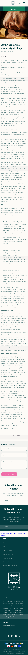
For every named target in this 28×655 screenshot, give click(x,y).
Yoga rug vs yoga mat (10, 565)
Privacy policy (21, 651)
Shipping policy (8, 554)
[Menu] (3, 3)
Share (5, 56)
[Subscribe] (23, 500)
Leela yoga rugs (13, 649)
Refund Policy (7, 558)
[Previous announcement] (3, 8)
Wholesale (6, 547)
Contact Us (6, 543)
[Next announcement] (25, 8)
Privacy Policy (7, 550)
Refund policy (12, 651)
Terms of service (8, 562)
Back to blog (15, 435)
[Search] (20, 3)
